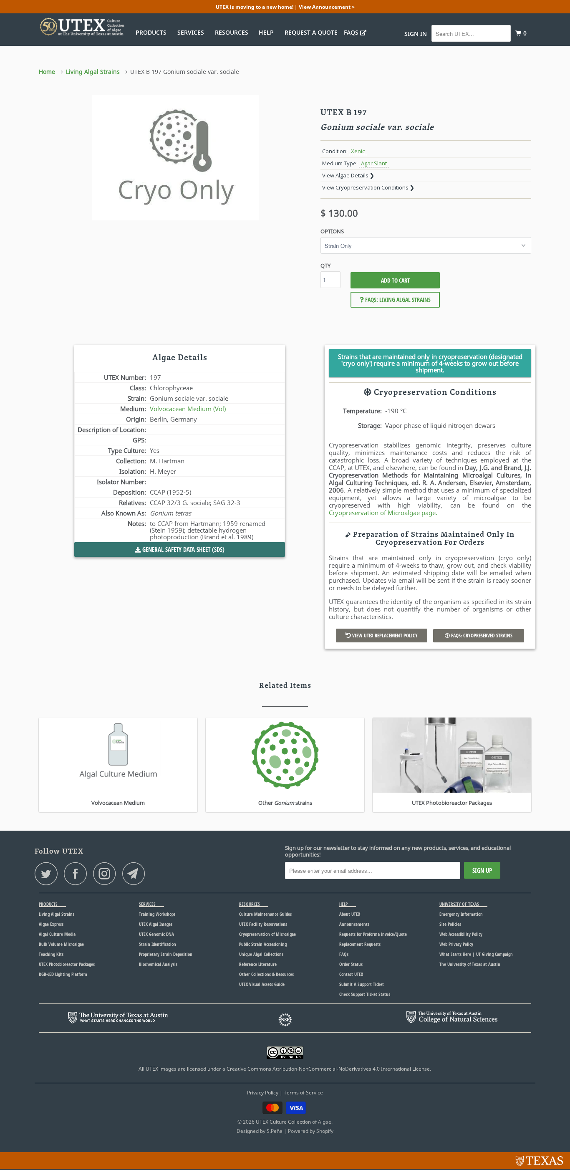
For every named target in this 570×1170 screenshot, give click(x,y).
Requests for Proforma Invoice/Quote (373, 934)
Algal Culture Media (57, 934)
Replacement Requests (360, 944)
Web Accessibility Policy (460, 934)
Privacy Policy (262, 1092)
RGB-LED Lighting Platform (63, 974)
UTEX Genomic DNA (156, 934)
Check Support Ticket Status (364, 994)
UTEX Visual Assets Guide (262, 984)
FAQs (352, 32)
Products (153, 32)
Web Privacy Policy (456, 944)
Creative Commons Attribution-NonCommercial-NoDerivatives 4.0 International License (328, 1068)
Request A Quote (311, 32)
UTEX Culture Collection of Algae (293, 1121)
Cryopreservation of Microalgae (267, 934)
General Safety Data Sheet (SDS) (182, 549)
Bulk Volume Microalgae (61, 944)
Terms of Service (303, 1092)
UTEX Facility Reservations (263, 924)
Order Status (351, 964)
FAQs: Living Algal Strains (397, 299)
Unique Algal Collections (261, 954)
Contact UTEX (351, 974)
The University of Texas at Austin (469, 964)
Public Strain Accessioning (263, 944)
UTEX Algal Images (155, 924)
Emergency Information (461, 914)
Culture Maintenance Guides (265, 914)
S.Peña (274, 1131)
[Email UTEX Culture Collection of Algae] (136, 873)
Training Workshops (157, 914)
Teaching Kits (51, 954)
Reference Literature (258, 964)
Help (268, 32)
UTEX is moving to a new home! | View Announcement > (285, 6)
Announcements (354, 924)
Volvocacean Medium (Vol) (188, 408)
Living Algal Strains (56, 914)
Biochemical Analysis (158, 964)
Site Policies (450, 924)
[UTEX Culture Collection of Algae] (81, 27)
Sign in (415, 34)
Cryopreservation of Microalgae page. (383, 512)
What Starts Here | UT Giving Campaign (476, 954)
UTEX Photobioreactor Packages (67, 964)
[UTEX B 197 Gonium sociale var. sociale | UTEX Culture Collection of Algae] (175, 158)
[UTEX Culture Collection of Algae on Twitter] (48, 873)
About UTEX (349, 914)
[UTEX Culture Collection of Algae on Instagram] (107, 873)
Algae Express (51, 924)
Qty (325, 265)
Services (192, 32)
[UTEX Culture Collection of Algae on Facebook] (77, 873)
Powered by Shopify (310, 1131)
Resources (233, 32)
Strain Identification (157, 944)
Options (332, 231)
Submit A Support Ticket (361, 984)
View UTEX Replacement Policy (384, 635)
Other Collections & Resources (266, 974)
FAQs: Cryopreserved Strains (481, 635)
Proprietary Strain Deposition (165, 954)
